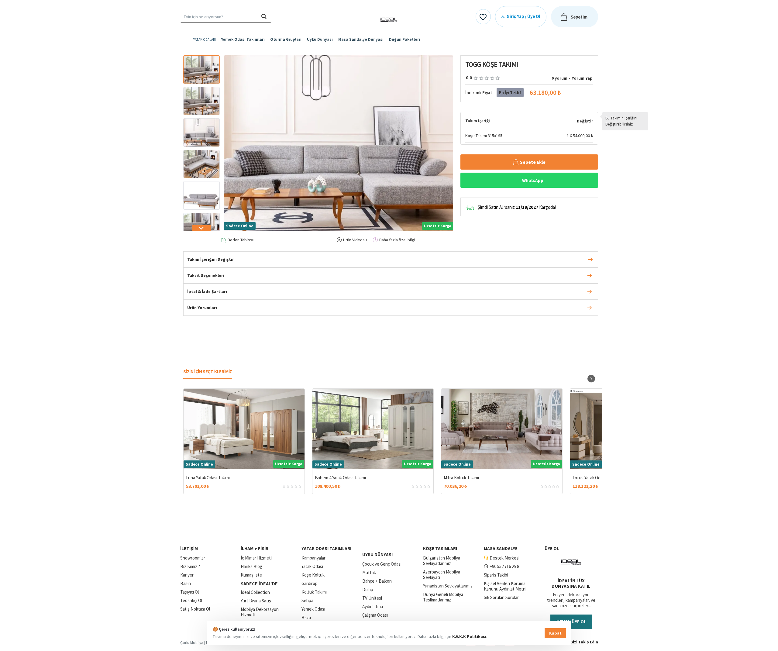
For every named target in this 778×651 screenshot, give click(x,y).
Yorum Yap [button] (582, 78)
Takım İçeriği (477, 120)
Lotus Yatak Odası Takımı (595, 477)
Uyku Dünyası (377, 554)
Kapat (555, 633)
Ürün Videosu (355, 239)
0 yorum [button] (559, 78)
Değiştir (585, 121)
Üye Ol (552, 548)
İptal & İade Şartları (207, 291)
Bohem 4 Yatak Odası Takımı (340, 477)
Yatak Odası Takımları (326, 548)
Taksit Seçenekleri (205, 275)
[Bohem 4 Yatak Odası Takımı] (372, 429)
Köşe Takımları (440, 548)
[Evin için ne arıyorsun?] (264, 16)
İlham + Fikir (254, 548)
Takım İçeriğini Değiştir (210, 259)
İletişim (189, 548)
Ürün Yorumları (202, 307)
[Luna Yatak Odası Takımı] (244, 429)
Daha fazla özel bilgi (397, 239)
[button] (201, 58)
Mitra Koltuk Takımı (461, 477)
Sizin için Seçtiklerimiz (207, 371)
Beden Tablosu (241, 239)
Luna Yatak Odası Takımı (208, 477)
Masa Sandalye (501, 548)
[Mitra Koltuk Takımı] (501, 429)
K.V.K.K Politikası (469, 636)
